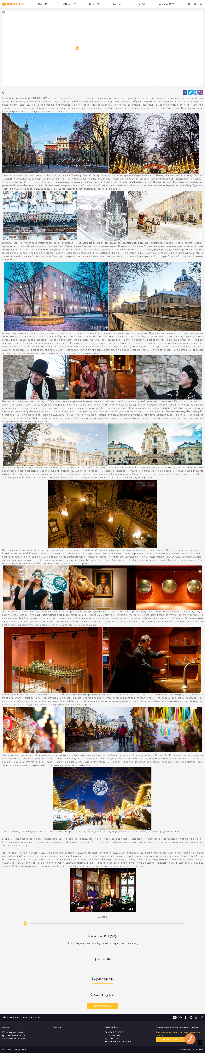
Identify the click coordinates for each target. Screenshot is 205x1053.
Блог (142, 4)
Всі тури (43, 4)
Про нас (94, 4)
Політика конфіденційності (15, 1049)
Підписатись (171, 1039)
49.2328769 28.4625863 (13, 1038)
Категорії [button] (67, 4)
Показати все (102, 1006)
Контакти (119, 4)
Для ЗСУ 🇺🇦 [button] (165, 4)
